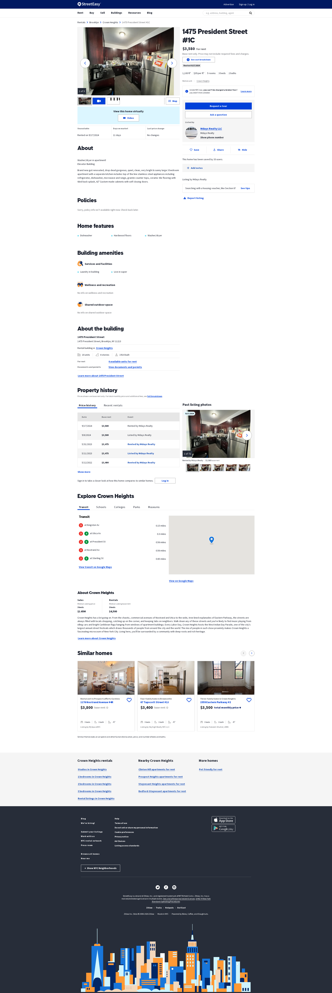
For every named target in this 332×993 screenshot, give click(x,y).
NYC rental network (91, 840)
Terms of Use (121, 823)
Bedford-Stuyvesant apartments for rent (162, 791)
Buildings (116, 12)
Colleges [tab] (119, 507)
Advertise (229, 4)
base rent (99, 707)
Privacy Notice (121, 836)
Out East (181, 907)
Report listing (195, 198)
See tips (245, 188)
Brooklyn (94, 22)
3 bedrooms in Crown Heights (94, 791)
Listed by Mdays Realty (141, 453)
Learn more (246, 91)
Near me (85, 858)
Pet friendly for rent (210, 769)
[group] (106, 696)
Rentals (81, 22)
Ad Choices (120, 841)
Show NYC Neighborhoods (101, 868)
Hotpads (169, 907)
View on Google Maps (181, 580)
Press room (87, 845)
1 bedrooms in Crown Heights (94, 776)
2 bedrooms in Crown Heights (94, 783)
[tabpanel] (128, 443)
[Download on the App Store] (223, 819)
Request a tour (218, 106)
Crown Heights (110, 22)
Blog (149, 12)
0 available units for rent (123, 361)
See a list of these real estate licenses (179, 898)
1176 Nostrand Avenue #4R (96, 702)
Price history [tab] (87, 405)
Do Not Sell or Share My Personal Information (136, 827)
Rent (80, 12)
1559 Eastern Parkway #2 (215, 702)
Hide (244, 149)
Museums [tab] (154, 507)
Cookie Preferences (124, 832)
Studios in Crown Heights (92, 769)
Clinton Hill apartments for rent (157, 769)
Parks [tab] (136, 507)
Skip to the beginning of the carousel (166, 734)
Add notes (197, 168)
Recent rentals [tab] (113, 405)
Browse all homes (90, 854)
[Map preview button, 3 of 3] (113, 101)
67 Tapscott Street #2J (154, 702)
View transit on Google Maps (95, 567)
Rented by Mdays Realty (141, 444)
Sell (102, 12)
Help (117, 818)
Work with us (88, 836)
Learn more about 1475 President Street (101, 375)
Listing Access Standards (127, 845)
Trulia (159, 907)
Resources (134, 12)
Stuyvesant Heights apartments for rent (162, 783)
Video (130, 118)
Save (196, 149)
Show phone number (212, 137)
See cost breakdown (201, 59)
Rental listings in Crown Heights (96, 798)
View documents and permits (125, 367)
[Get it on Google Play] (223, 828)
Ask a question (218, 114)
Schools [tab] (101, 507)
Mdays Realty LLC (211, 128)
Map (174, 101)
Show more (84, 471)
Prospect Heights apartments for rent (161, 776)
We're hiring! (88, 823)
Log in (165, 480)
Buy (92, 12)
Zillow (149, 907)
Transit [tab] (83, 507)
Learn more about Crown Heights (97, 638)
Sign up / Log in (247, 4)
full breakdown (154, 396)
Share (220, 149)
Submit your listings (92, 831)
